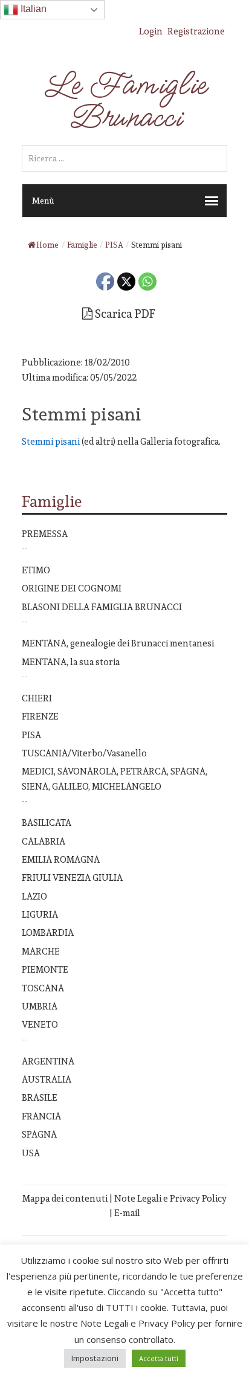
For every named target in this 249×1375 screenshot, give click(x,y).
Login (151, 31)
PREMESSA (45, 534)
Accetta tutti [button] (158, 1358)
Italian (32, 9)
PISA (31, 735)
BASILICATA (46, 822)
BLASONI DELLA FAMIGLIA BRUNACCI (102, 607)
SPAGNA (39, 1134)
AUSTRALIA (46, 1079)
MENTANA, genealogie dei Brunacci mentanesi (118, 643)
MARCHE (41, 951)
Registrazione (196, 31)
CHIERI (37, 698)
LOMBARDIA (48, 932)
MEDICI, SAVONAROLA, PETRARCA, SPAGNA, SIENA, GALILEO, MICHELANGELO (114, 778)
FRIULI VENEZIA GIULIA (72, 877)
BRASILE (39, 1097)
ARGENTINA (48, 1061)
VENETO (40, 1024)
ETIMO (36, 570)
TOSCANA (43, 988)
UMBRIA (39, 1006)
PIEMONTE (45, 969)
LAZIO (34, 896)
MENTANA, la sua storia (71, 662)
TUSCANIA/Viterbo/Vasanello (84, 753)
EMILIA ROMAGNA (61, 859)
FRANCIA (41, 1116)
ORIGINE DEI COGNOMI (71, 588)
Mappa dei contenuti (65, 1198)
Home (47, 245)
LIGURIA (40, 914)
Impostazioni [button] (94, 1358)
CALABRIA (43, 841)
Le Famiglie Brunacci (124, 101)
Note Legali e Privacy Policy (170, 1198)
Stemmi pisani (52, 441)
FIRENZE (40, 716)
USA (31, 1153)
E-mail (127, 1213)
